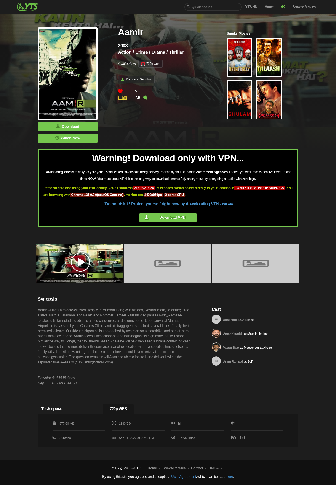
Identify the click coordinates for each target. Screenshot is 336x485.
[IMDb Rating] (126, 97)
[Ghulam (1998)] (239, 99)
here (229, 477)
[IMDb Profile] (216, 319)
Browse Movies (174, 468)
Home (152, 468)
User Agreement (183, 477)
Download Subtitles (139, 79)
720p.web (153, 63)
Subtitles (65, 438)
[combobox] (213, 7)
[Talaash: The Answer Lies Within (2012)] (268, 57)
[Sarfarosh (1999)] (268, 99)
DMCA (213, 468)
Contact (197, 468)
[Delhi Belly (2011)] (239, 57)
